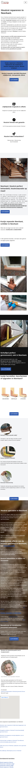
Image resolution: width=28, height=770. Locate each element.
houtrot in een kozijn (13, 616)
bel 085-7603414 (14, 498)
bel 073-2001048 (14, 79)
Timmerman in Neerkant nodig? (7, 763)
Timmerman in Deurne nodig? (7, 765)
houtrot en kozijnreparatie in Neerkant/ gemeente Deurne (13, 691)
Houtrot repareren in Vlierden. (7, 767)
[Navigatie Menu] (25, 2)
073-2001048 (9, 546)
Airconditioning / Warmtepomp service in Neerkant (10, 750)
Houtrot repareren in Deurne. (6, 762)
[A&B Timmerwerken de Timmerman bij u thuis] (5, 2)
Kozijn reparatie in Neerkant (11, 613)
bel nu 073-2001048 (5, 369)
